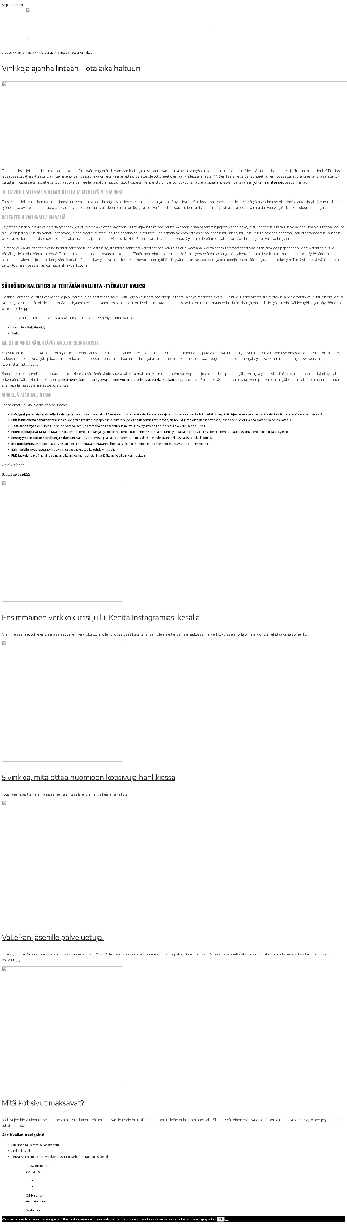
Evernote (17, 327)
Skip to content (12, 5)
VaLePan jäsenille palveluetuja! (53, 937)
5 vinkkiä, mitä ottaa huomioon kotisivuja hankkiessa (88, 777)
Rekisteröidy (36, 327)
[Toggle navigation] (28, 38)
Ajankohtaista (24, 52)
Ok (221, 1219)
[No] (227, 1220)
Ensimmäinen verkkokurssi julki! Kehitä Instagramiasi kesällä (101, 617)
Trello (15, 333)
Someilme (33, 1171)
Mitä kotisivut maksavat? (43, 1102)
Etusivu (7, 52)
